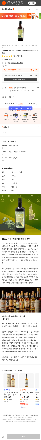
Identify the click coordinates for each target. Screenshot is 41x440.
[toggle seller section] (38, 87)
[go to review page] (39, 127)
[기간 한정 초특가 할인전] (20, 16)
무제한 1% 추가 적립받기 (19, 79)
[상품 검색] (30, 9)
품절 (23, 436)
